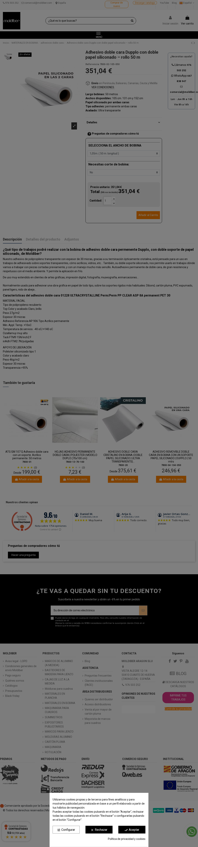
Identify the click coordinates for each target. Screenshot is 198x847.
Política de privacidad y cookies (126, 838)
